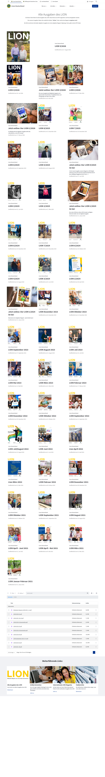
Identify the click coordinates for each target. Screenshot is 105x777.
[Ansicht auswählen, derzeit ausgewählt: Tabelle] (92, 593)
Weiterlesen (10, 690)
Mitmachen (62, 6)
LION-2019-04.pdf (17, 634)
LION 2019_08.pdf (17, 647)
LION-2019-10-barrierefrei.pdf (20, 630)
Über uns (44, 6)
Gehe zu (32, 693)
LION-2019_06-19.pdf (18, 618)
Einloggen (91, 1)
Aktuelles (72, 6)
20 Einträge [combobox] (10, 652)
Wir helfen (52, 6)
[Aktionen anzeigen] (96, 610)
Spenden (95, 6)
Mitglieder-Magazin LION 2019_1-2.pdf (22, 610)
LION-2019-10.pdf (17, 626)
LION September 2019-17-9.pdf (20, 638)
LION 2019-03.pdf (17, 642)
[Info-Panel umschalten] (96, 593)
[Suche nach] (87, 593)
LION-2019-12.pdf (17, 614)
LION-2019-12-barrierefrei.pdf (20, 622)
